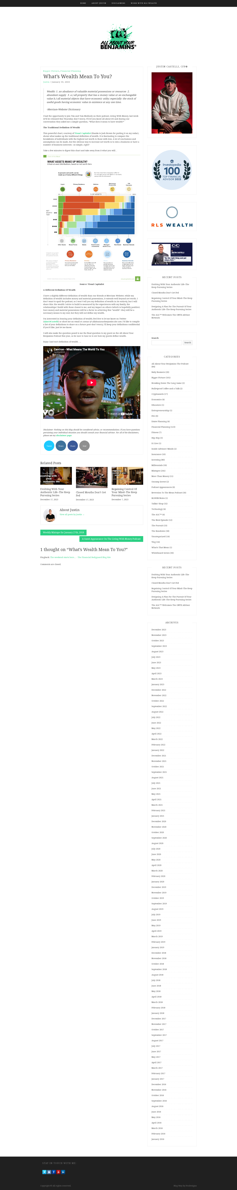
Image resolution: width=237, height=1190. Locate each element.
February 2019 (158, 942)
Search (155, 338)
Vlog (154, 542)
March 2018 (157, 1002)
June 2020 (156, 854)
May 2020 (156, 860)
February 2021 (158, 810)
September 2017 (159, 1035)
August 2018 (157, 975)
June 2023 (156, 662)
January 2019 (158, 947)
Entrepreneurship (160, 410)
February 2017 (158, 1073)
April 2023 (156, 673)
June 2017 (156, 1051)
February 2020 (158, 876)
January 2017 (158, 1079)
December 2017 (159, 1019)
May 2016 (156, 1117)
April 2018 (156, 997)
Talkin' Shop (157, 504)
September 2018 (159, 969)
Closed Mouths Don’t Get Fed (165, 293)
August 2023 (157, 651)
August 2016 (157, 1106)
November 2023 (159, 635)
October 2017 (158, 1030)
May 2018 (156, 991)
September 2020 (159, 838)
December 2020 (159, 821)
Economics (157, 399)
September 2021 (159, 772)
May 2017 (156, 1057)
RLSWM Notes (158, 498)
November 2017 (159, 1024)
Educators (156, 405)
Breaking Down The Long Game (167, 383)
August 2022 (157, 712)
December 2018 (159, 953)
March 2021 (157, 805)
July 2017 (156, 1046)
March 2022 (157, 739)
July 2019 (156, 914)
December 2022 (159, 690)
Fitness (155, 432)
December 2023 (159, 630)
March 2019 (157, 936)
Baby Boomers (158, 372)
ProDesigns (191, 1186)
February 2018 (158, 1008)
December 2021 (159, 756)
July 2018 (156, 980)
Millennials (157, 465)
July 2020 (156, 849)
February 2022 (158, 745)
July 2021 (156, 783)
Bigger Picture (51, 71)
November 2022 (159, 695)
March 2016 (157, 1128)
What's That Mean (160, 547)
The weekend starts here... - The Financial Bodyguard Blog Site (80, 557)
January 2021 (158, 816)
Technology (157, 509)
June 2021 (156, 788)
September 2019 (159, 903)
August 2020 (157, 843)
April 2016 (156, 1123)
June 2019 (156, 920)
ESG (153, 416)
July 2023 (156, 657)
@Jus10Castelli (51, 322)
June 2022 (156, 723)
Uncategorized (159, 536)
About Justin (99, 3)
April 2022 (156, 734)
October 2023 (158, 641)
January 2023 (158, 684)
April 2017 (156, 1062)
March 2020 (157, 871)
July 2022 (156, 717)
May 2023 (156, 668)
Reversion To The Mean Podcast (167, 493)
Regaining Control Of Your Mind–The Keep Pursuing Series (124, 492)
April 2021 (156, 799)
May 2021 (156, 794)
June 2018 (156, 986)
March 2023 (157, 679)
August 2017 (157, 1040)
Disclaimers (118, 3)
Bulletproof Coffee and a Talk (165, 388)
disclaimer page (63, 435)
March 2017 (157, 1068)
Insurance (156, 454)
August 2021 (157, 777)
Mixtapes (156, 471)
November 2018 (159, 958)
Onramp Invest (159, 482)
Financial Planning (70, 71)
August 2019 (157, 909)
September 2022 (159, 706)
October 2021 (158, 767)
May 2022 (156, 728)
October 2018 (158, 964)
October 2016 (158, 1095)
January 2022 (158, 750)
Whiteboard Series (161, 553)
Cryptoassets (158, 394)
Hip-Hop (156, 438)
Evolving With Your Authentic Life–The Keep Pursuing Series (55, 492)
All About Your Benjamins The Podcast (170, 364)
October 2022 (158, 701)
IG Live (155, 443)
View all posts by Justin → (72, 514)
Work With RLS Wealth (144, 3)
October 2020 (158, 832)
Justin (46, 82)
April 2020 (156, 865)
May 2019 (156, 925)
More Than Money (160, 476)
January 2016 (158, 1139)
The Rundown (158, 531)
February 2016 (158, 1134)
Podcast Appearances (162, 487)
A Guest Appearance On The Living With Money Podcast (111, 539)
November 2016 (159, 1090)
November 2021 (159, 761)
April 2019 (156, 931)
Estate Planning (159, 421)
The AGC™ (157, 515)
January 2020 (158, 882)
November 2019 (159, 893)
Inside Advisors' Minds (162, 449)
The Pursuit (157, 525)
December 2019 (159, 887)
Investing (156, 460)
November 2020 (159, 827)
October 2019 (158, 898)
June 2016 (156, 1112)
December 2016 (159, 1084)
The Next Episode (160, 520)
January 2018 (158, 1013)
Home (83, 3)
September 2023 (159, 646)
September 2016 (159, 1101)
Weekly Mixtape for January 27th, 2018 (63, 532)
